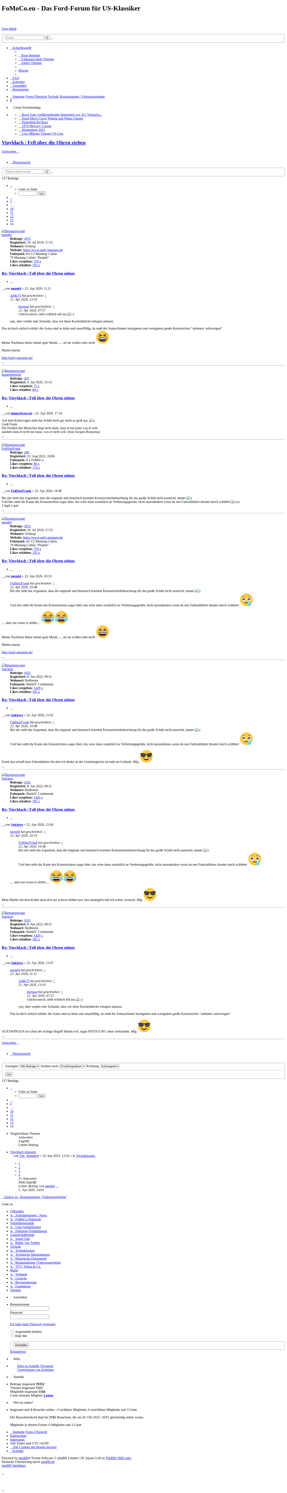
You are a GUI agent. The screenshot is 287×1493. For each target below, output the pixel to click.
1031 (27, 673)
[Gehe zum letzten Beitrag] (57, 1186)
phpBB (23, 1458)
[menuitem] (29, 55)
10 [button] (11, 209)
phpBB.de (48, 1462)
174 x (36, 467)
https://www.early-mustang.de (43, 250)
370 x (37, 261)
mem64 (7, 235)
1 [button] (11, 201)
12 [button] (11, 216)
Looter (48, 1395)
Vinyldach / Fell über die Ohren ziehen (44, 142)
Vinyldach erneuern (23, 1152)
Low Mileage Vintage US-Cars (42, 133)
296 (26, 452)
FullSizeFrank (11, 448)
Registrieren (18, 1351)
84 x (35, 390)
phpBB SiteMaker (14, 1465)
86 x (36, 464)
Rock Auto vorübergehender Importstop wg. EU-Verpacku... (62, 114)
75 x (36, 386)
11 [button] (11, 212)
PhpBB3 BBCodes (118, 1458)
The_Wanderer (29, 1156)
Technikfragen (85, 1156)
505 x (36, 692)
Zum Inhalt (9, 28)
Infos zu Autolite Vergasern (35, 1366)
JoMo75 (15, 295)
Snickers (7, 669)
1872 (27, 238)
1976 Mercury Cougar (36, 126)
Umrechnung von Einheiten (35, 1370)
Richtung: (93, 1066)
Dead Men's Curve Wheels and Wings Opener (52, 118)
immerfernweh (11, 374)
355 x (36, 265)
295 (26, 378)
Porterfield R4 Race (35, 122)
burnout (23, 306)
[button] (11, 185)
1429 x (38, 688)
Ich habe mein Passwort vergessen (32, 1324)
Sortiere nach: (50, 1066)
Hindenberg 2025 (33, 130)
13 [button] (11, 220)
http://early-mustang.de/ (17, 358)
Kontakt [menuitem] (18, 1451)
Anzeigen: (12, 1066)
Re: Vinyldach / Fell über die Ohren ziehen (38, 273)
